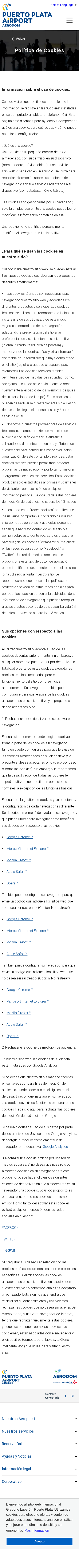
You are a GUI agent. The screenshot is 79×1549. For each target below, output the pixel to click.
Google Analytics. (55, 1147)
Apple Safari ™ (17, 872)
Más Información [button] (36, 1530)
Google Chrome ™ (20, 837)
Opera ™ (13, 883)
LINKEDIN (9, 1251)
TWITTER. (9, 1239)
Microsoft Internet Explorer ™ (28, 849)
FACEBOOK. (10, 1228)
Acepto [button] (39, 1541)
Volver (20, 39)
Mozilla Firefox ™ (19, 860)
